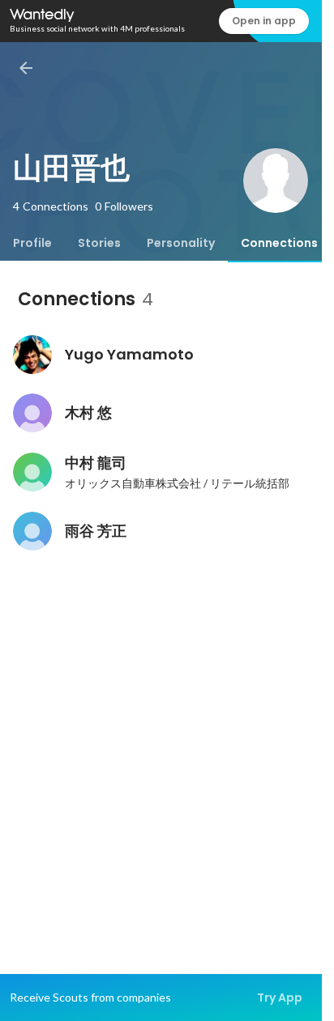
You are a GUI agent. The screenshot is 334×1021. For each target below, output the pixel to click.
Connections (279, 243)
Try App (279, 997)
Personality (181, 243)
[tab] (32, 242)
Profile (32, 243)
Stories (99, 243)
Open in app (264, 21)
